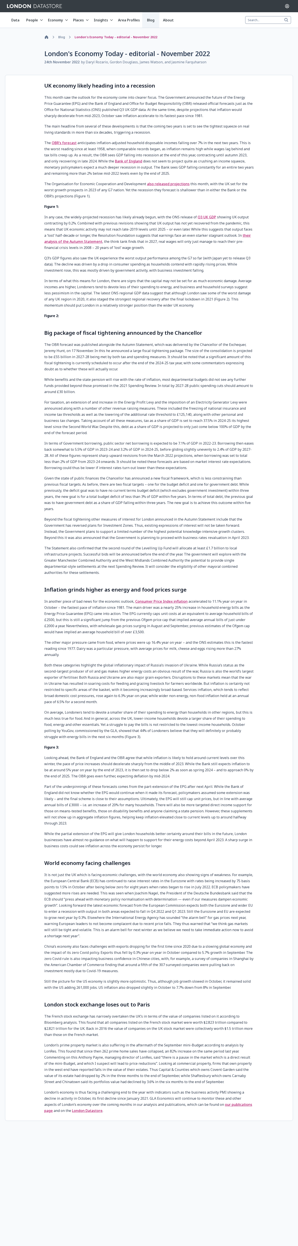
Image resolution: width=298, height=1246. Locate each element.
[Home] (46, 37)
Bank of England (128, 161)
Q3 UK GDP (207, 217)
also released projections (168, 183)
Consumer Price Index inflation (161, 601)
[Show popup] (287, 20)
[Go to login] (287, 6)
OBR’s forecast (64, 142)
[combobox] (268, 20)
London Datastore (87, 1110)
